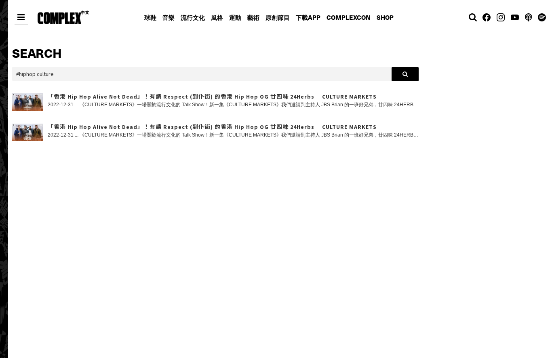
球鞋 (150, 17)
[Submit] (405, 74)
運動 (235, 17)
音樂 (168, 17)
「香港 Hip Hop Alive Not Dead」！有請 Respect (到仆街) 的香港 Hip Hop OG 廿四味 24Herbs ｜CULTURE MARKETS (212, 96)
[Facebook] (486, 17)
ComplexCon (349, 17)
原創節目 (277, 17)
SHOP (385, 17)
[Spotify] (541, 17)
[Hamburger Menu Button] (21, 17)
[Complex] (63, 17)
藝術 (253, 17)
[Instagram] (500, 17)
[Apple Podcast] (528, 17)
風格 (217, 17)
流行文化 (193, 17)
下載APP (308, 17)
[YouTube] (514, 17)
